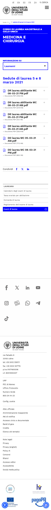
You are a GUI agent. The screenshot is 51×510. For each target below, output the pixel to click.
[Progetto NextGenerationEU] (10, 503)
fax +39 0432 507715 (12, 366)
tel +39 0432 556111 (11, 362)
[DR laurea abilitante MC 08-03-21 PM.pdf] (44, 90)
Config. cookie (9, 401)
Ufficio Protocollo (10, 388)
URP (4, 380)
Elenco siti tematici (11, 432)
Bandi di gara (8, 424)
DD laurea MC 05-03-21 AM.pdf (22, 139)
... (9, 22)
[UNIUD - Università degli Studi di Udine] (15, 10)
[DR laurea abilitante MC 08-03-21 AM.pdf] (44, 102)
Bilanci (6, 458)
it (13, 2)
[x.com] (17, 290)
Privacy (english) (10, 447)
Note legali (7, 439)
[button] (4, 505)
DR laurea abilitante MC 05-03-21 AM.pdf (22, 127)
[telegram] (38, 305)
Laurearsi (9, 186)
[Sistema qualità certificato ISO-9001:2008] (10, 490)
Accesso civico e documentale (16, 420)
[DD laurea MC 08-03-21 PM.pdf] (44, 149)
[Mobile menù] (46, 7)
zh (35, 2)
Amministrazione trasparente (15, 413)
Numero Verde (9, 392)
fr (29, 2)
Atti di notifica (9, 416)
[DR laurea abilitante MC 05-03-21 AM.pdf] (44, 126)
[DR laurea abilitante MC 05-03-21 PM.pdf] (44, 114)
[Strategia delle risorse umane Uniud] (38, 490)
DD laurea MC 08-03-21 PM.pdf (22, 151)
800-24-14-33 (9, 396)
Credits (6, 428)
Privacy (6, 443)
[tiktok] (6, 321)
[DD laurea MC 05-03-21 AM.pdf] (44, 138)
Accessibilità (8, 466)
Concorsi (6, 454)
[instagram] (6, 305)
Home (4, 22)
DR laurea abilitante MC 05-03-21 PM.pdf (22, 116)
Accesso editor (9, 462)
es (24, 2)
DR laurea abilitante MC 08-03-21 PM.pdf (22, 92)
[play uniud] (17, 305)
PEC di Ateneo (9, 384)
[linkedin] (27, 290)
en (18, 2)
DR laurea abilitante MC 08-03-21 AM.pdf (22, 104)
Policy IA (6, 451)
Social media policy (11, 470)
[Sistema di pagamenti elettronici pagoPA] (38, 503)
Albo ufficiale (8, 409)
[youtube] (38, 290)
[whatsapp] (27, 305)
